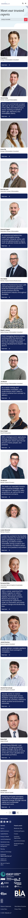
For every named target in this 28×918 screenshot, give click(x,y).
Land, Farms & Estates (19, 841)
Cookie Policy (4, 909)
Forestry (16, 833)
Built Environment (5, 831)
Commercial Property (19, 831)
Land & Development (6, 839)
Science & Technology (6, 851)
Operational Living (5, 842)
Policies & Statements (6, 906)
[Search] (25, 19)
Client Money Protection (20, 906)
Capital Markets (4, 833)
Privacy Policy (18, 909)
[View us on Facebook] (4, 822)
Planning (3, 849)
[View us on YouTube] (7, 822)
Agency (2, 828)
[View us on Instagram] (10, 822)
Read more (4, 65)
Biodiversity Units (18, 828)
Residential (3, 854)
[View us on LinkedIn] (1, 822)
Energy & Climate (5, 836)
